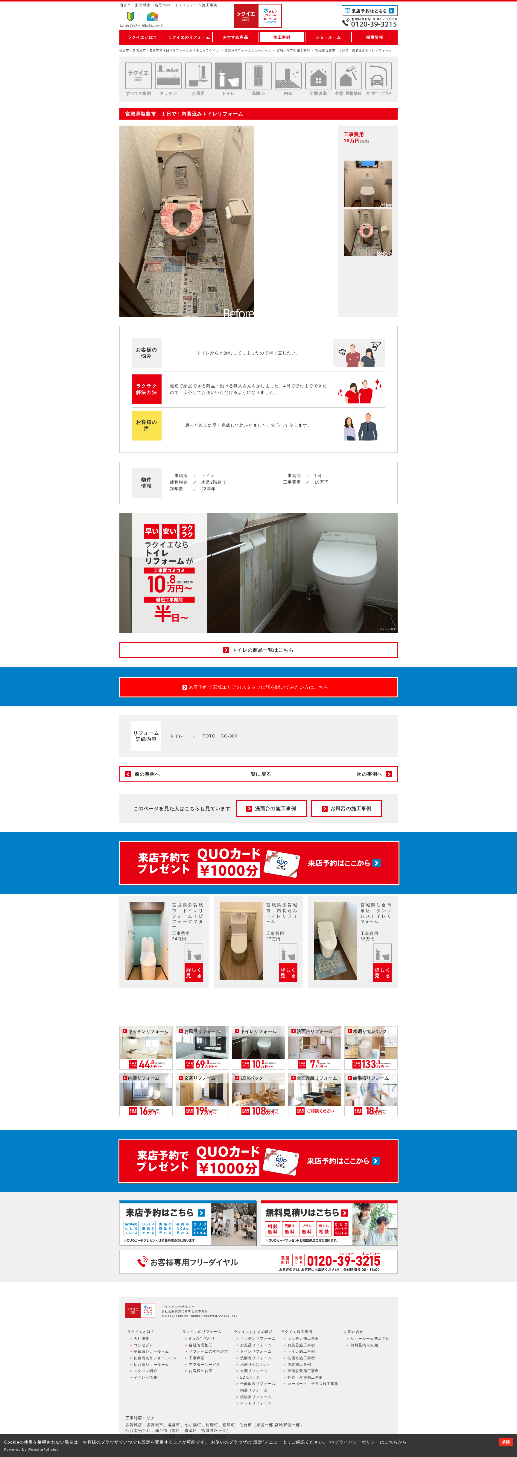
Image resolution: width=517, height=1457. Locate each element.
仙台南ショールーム (151, 1364)
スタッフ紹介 (145, 1371)
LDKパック (250, 1377)
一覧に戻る (258, 774)
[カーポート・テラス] (378, 76)
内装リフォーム (254, 1390)
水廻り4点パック (255, 1364)
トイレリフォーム (256, 1351)
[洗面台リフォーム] (258, 76)
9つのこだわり (202, 1338)
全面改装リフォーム (258, 1384)
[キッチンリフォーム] (168, 76)
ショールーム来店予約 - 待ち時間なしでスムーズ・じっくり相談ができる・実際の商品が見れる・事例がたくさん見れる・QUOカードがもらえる (187, 1223)
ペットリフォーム (256, 1403)
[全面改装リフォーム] (318, 76)
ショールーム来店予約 (370, 1338)
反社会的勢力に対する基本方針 (185, 1311)
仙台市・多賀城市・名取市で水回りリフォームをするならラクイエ (169, 50)
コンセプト (143, 1345)
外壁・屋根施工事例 (305, 1377)
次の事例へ (369, 774)
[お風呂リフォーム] (198, 76)
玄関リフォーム (254, 1371)
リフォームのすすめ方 (208, 1351)
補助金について (152, 25)
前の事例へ (147, 774)
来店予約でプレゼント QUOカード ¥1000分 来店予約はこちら (259, 863)
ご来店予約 (370, 10)
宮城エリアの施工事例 (293, 50)
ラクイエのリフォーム (189, 37)
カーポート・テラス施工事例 (313, 1384)
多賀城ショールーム (151, 1351)
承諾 (506, 1442)
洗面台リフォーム (256, 1358)
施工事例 (281, 37)
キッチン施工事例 (303, 1338)
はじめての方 (130, 25)
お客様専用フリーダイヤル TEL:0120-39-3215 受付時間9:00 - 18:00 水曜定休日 (258, 1262)
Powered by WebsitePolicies (31, 1449)
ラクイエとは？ (142, 37)
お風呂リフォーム (256, 1345)
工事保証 (196, 1358)
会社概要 (141, 1338)
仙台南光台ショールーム (155, 1358)
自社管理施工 (200, 1345)
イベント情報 (145, 1377)
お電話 (370, 22)
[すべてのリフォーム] (138, 76)
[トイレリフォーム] (228, 76)
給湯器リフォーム (256, 1397)
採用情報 (374, 37)
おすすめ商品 (235, 37)
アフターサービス (204, 1364)
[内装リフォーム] (288, 76)
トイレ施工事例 (301, 1351)
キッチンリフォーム (258, 1338)
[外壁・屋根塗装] (348, 76)
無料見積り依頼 (364, 1345)
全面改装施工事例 (303, 1371)
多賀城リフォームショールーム (248, 50)
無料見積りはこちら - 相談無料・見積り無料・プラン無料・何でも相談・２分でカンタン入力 (329, 1223)
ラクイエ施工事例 (296, 1332)
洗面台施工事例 (301, 1358)
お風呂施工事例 (301, 1345)
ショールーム (328, 37)
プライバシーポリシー (178, 1306)
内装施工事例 (299, 1364)
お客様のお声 (200, 1371)
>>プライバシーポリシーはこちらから (368, 1442)
